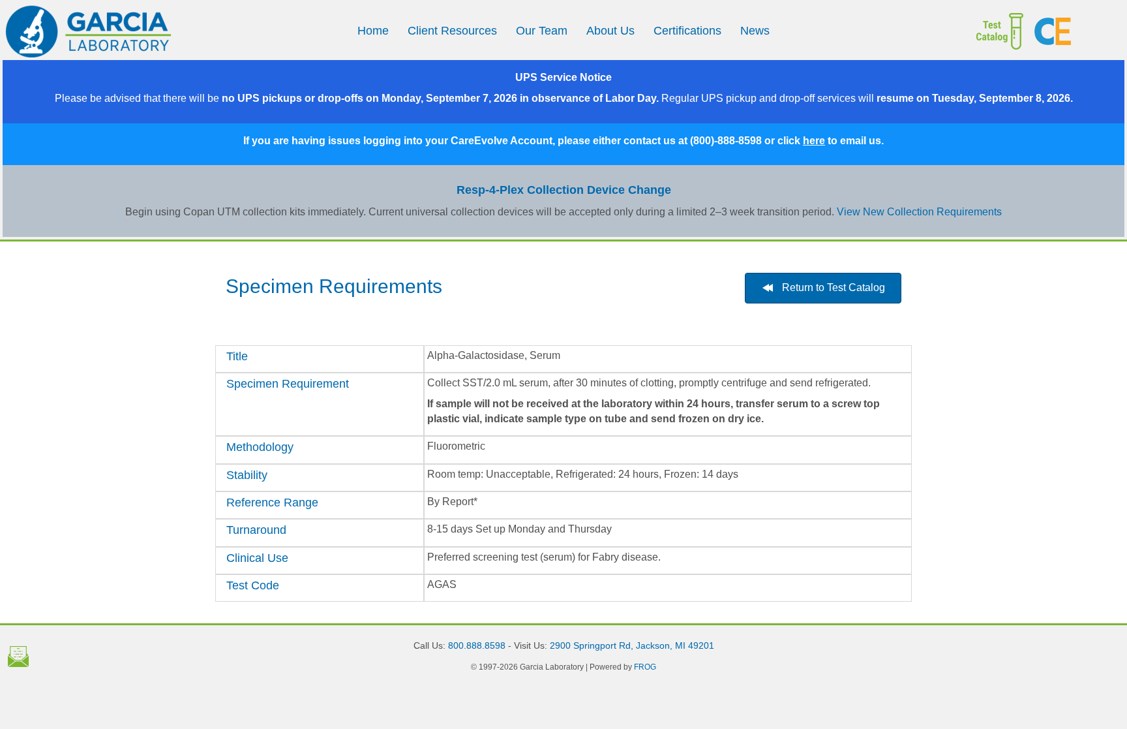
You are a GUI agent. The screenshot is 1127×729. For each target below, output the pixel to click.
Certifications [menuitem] (687, 30)
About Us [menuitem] (610, 30)
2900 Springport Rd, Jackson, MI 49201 (632, 645)
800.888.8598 (476, 645)
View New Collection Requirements (919, 211)
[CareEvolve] (1074, 31)
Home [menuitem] (373, 30)
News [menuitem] (755, 30)
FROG (645, 667)
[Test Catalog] (972, 31)
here (814, 140)
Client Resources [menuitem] (452, 30)
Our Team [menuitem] (541, 30)
